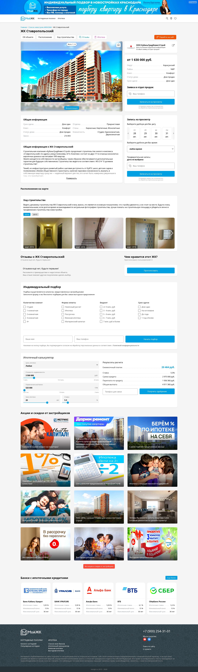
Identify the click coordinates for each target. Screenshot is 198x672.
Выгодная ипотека (56, 650)
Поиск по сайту (149, 646)
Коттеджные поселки (32, 640)
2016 (27, 214)
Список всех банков (56, 644)
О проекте (147, 649)
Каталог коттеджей (28, 644)
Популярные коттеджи (30, 646)
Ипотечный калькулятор (58, 646)
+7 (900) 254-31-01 (156, 631)
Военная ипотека (55, 648)
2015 (35, 214)
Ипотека (52, 640)
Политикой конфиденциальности (126, 345)
